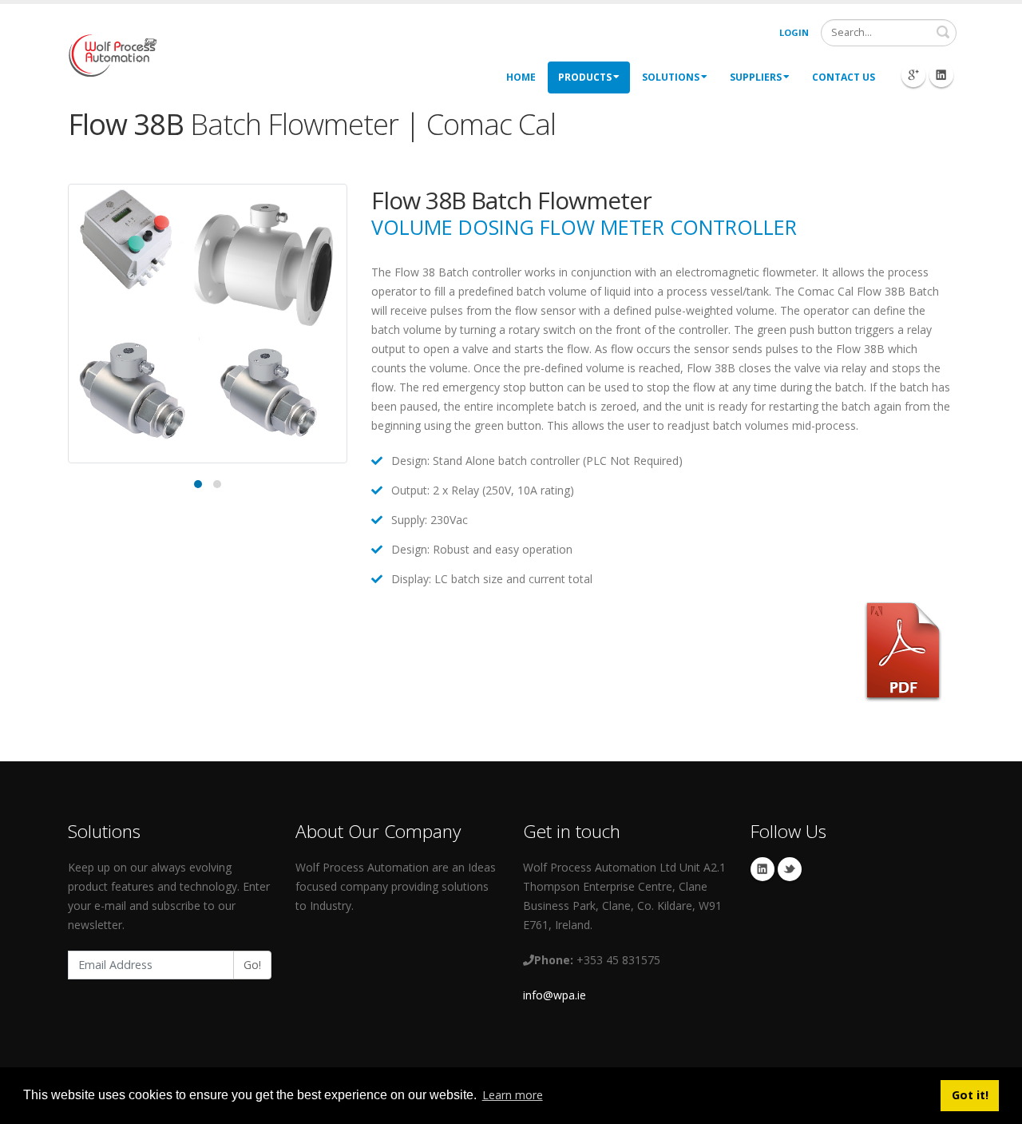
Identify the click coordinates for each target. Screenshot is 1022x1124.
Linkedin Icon (941, 75)
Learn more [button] (512, 1094)
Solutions (670, 77)
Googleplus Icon (913, 75)
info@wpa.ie (554, 995)
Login (794, 32)
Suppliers (756, 77)
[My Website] (112, 54)
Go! (252, 964)
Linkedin (762, 869)
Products (585, 77)
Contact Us (843, 77)
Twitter (790, 869)
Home (521, 77)
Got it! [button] (970, 1094)
